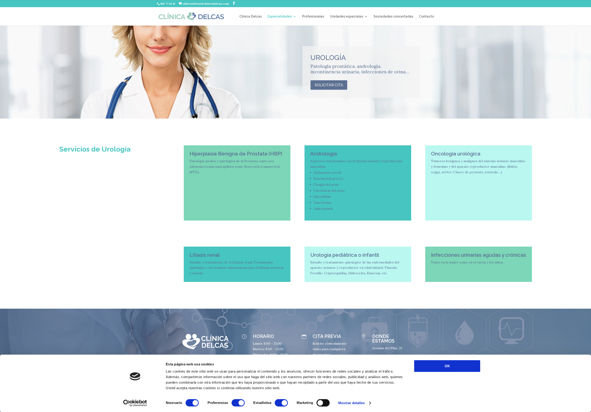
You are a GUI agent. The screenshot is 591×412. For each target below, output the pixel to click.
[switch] (238, 402)
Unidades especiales (346, 16)
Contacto (426, 16)
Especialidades (280, 16)
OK (447, 366)
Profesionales (313, 16)
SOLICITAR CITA (329, 85)
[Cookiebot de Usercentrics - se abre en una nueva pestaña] (135, 403)
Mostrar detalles (351, 403)
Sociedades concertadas (393, 16)
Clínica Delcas (250, 16)
